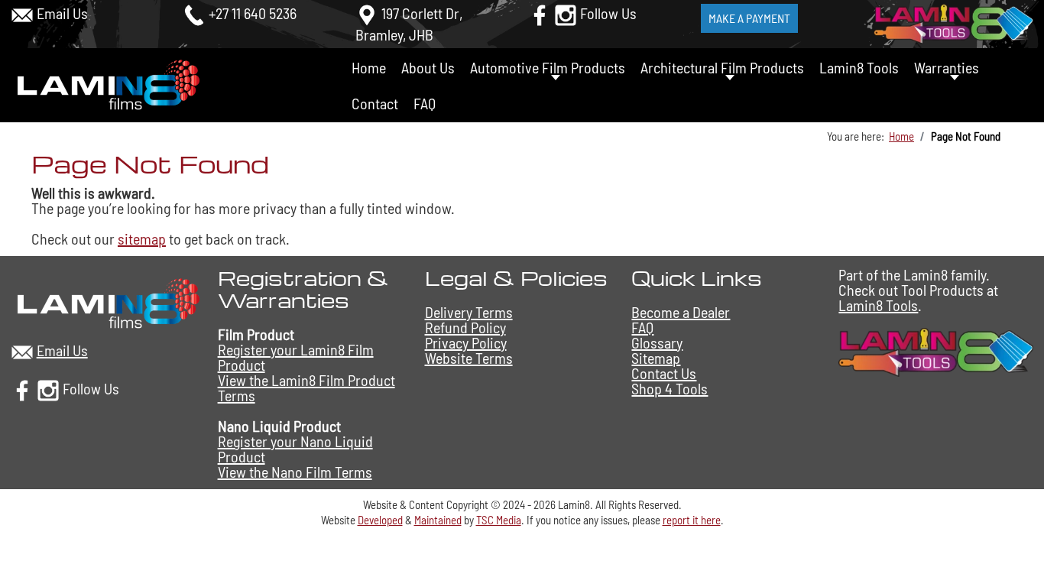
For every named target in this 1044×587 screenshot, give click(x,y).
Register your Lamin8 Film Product (296, 357)
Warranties (946, 67)
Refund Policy (465, 327)
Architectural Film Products (722, 67)
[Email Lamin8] (22, 13)
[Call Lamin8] (194, 13)
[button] (1014, 536)
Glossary (656, 342)
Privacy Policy (466, 342)
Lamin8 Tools (859, 67)
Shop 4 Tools (669, 388)
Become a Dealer (680, 312)
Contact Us (663, 373)
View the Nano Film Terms (295, 471)
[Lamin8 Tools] (935, 350)
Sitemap (655, 358)
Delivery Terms (469, 312)
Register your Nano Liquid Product (295, 448)
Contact (375, 103)
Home (369, 67)
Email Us (62, 13)
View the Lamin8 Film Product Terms (306, 387)
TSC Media (498, 520)
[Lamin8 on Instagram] (565, 13)
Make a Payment (749, 18)
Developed (380, 520)
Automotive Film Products (547, 67)
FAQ (424, 103)
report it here (692, 520)
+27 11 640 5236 (253, 13)
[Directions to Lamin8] (366, 13)
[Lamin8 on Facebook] (539, 13)
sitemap (142, 238)
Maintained (438, 520)
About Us (428, 67)
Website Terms (469, 358)
